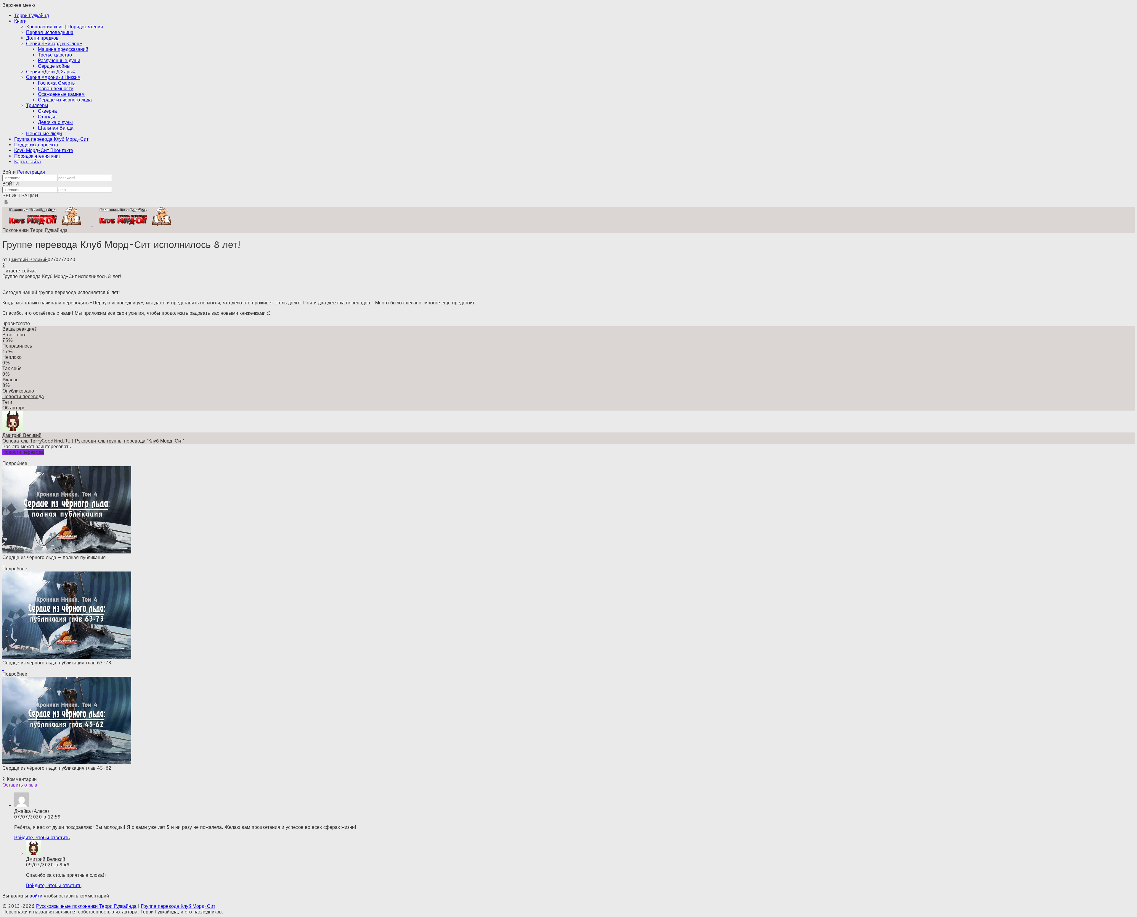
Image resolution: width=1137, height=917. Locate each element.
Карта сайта (27, 161)
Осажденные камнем (61, 94)
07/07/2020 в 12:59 (37, 817)
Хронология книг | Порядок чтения (64, 27)
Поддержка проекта (36, 145)
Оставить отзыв (19, 785)
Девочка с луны (55, 122)
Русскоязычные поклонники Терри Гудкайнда (86, 906)
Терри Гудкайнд (31, 15)
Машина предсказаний (63, 49)
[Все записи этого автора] (12, 429)
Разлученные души (59, 60)
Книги (20, 21)
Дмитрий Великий (28, 259)
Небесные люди (44, 133)
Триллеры (37, 105)
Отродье (47, 117)
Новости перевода (23, 396)
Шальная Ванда (55, 128)
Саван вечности (55, 88)
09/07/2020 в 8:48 (48, 865)
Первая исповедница (49, 32)
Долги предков (42, 38)
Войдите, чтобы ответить (42, 837)
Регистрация (31, 172)
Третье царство (55, 55)
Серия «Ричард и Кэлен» (54, 43)
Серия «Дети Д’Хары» (51, 72)
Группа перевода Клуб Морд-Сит (51, 139)
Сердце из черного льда (65, 100)
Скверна (47, 111)
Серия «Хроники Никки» (53, 77)
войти (36, 896)
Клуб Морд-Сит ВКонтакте (43, 150)
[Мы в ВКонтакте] (6, 204)
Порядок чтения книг (37, 156)
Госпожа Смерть (56, 83)
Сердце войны (54, 66)
